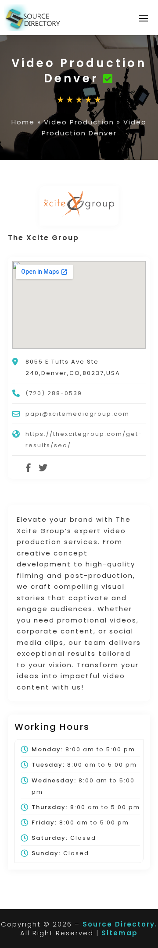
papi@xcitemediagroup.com (77, 414)
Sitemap (119, 932)
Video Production (79, 122)
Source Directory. (120, 924)
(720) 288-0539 (53, 393)
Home (23, 122)
